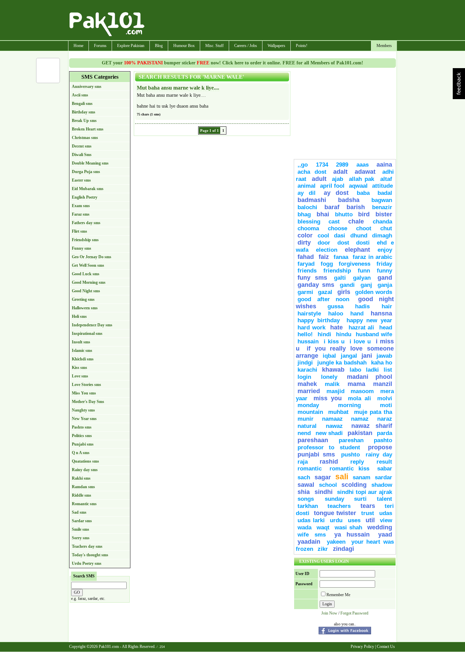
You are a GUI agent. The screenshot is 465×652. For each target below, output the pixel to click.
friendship (337, 270)
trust (368, 513)
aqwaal (358, 186)
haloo (335, 313)
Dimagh (382, 235)
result (384, 462)
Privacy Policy (362, 646)
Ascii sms (80, 95)
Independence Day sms (92, 325)
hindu (343, 334)
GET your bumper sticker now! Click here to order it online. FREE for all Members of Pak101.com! (232, 62)
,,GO (303, 164)
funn (364, 270)
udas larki (311, 520)
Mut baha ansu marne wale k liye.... (178, 88)
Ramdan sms (83, 486)
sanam (361, 477)
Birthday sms (83, 112)
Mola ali (359, 398)
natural (310, 426)
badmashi (312, 200)
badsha (348, 200)
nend (304, 433)
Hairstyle (309, 313)
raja (303, 462)
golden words (373, 292)
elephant (357, 249)
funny (384, 270)
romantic (310, 468)
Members (384, 45)
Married (309, 391)
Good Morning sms (89, 282)
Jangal (349, 356)
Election (326, 250)
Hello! (305, 334)
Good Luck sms (85, 273)
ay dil (307, 193)
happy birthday (320, 320)
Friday (384, 264)
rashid (329, 461)
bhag (304, 214)
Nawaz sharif (371, 425)
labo (355, 370)
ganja (385, 285)
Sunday (334, 499)
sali (341, 476)
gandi (347, 285)
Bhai (323, 214)
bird (364, 214)
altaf (386, 179)
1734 (322, 164)
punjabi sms (316, 454)
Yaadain (310, 541)
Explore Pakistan (130, 45)
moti (386, 405)
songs (309, 499)
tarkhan (308, 506)
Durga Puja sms (86, 171)
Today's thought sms (90, 555)
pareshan (351, 440)
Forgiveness (354, 264)
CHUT (386, 228)
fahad (306, 256)
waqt (323, 527)
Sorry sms (81, 537)
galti (340, 278)
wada (304, 527)
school (328, 485)
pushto (350, 454)
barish (356, 207)
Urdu (336, 520)
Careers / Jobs (245, 45)
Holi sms (79, 316)
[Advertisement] (271, 20)
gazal (325, 292)
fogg (327, 264)
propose (380, 447)
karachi (307, 370)
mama (356, 384)
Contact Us (386, 646)
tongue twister (336, 513)
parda (384, 433)
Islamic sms (82, 350)
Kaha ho (381, 362)
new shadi (329, 433)
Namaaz (332, 419)
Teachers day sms (87, 546)
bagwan (381, 200)
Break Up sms (84, 120)
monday (308, 405)
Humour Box (184, 45)
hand (357, 313)
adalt (340, 171)
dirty (304, 242)
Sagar (323, 477)
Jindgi (305, 362)
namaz (360, 419)
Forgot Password (354, 613)
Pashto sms (82, 427)
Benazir (382, 207)
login (304, 377)
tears (367, 505)
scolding (354, 484)
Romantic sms (84, 503)
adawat (365, 171)
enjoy (385, 250)
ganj (366, 285)
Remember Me (338, 594)
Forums (100, 45)
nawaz (334, 426)
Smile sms (80, 529)
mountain (310, 412)
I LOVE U (360, 341)
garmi (305, 292)
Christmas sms (85, 137)
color (305, 235)
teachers (339, 506)
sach (304, 477)
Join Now (329, 613)
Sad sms (79, 512)
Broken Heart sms (87, 129)
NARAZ (384, 419)
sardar (383, 477)
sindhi (324, 491)
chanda (382, 221)
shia (304, 491)
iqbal (329, 356)
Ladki (372, 370)
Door (324, 242)
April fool (332, 186)
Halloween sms (85, 308)
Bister (383, 214)
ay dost (336, 192)
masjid (335, 391)
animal (307, 186)
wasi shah (348, 527)
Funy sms (312, 277)
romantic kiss (350, 468)
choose (337, 228)
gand (385, 277)
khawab (333, 369)
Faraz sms (81, 214)
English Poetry (84, 197)
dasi (339, 235)
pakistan (360, 433)
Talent (384, 499)
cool (323, 235)
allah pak (363, 179)
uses (354, 520)
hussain (308, 341)
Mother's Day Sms (88, 401)
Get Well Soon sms (88, 265)
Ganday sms (316, 284)
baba (363, 193)
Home (78, 45)
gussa (335, 306)
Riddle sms (81, 495)
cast (336, 221)
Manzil (382, 384)
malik (332, 384)
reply (361, 462)
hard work (311, 327)
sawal (306, 484)
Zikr (324, 549)
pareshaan (313, 440)
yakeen (336, 542)
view (386, 520)
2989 (342, 164)
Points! (301, 45)
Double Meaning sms (90, 163)
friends (307, 270)
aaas (362, 164)
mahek (307, 384)
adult (319, 178)
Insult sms (81, 342)
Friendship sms (85, 239)
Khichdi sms (83, 359)
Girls (343, 292)
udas (385, 513)
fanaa (341, 257)
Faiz (324, 256)
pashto (383, 440)
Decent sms (82, 146)
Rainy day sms (85, 469)
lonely (329, 377)
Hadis (366, 306)
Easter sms (81, 180)
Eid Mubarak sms (87, 188)
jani (367, 355)
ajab (337, 179)
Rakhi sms (81, 478)
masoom (362, 391)
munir (306, 419)
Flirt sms (79, 231)
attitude (382, 186)
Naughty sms (83, 410)
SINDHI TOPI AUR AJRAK (364, 492)
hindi (324, 334)
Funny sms (81, 248)
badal (385, 193)
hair (387, 306)
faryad (306, 264)
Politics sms (82, 435)
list (388, 370)
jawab (384, 356)
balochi (307, 207)
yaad (385, 534)
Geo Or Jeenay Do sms (91, 256)
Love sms (80, 376)
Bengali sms (82, 103)
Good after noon (323, 299)
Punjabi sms (83, 444)
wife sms (312, 534)
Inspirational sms (87, 333)
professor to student (329, 447)
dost (343, 242)
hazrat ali (361, 327)
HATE (337, 327)
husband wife (374, 334)
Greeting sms (83, 299)
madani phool (369, 376)
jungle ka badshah (341, 362)
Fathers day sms (86, 222)
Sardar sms (82, 520)
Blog (159, 45)
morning (349, 405)
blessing (309, 221)
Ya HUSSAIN (352, 534)
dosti (363, 242)
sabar (384, 468)
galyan (362, 278)
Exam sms (81, 205)
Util (370, 520)
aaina (384, 164)
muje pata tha (373, 412)
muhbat (338, 412)
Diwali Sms (82, 154)
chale (358, 221)
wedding (379, 527)
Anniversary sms (86, 86)
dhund (358, 235)
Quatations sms (85, 461)
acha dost (312, 172)
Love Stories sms (86, 384)
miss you (328, 398)
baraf (331, 207)
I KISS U (334, 341)
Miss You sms (84, 393)
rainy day (379, 454)
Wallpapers (276, 45)
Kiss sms (79, 367)
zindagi (343, 548)
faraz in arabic (372, 257)
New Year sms (84, 418)
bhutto (344, 214)
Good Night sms (86, 291)
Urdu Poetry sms (86, 563)
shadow (381, 485)
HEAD (385, 327)
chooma (308, 228)
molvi (384, 398)
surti (360, 499)
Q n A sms (81, 452)
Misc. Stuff (214, 45)
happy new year (369, 320)
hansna (381, 313)
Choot (363, 228)
